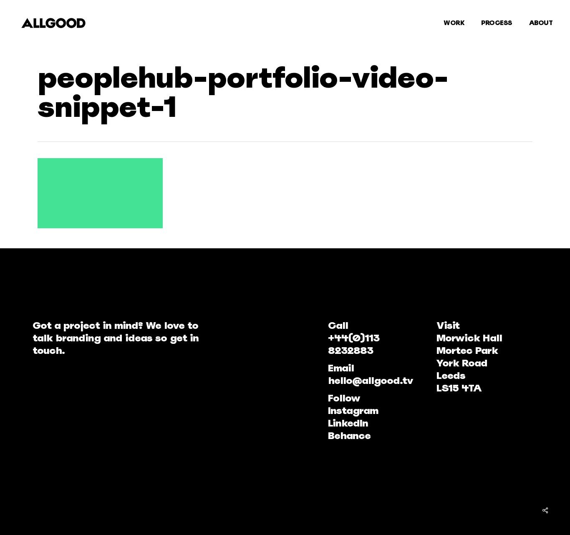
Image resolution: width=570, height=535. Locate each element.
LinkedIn (348, 422)
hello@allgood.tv (370, 380)
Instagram (353, 410)
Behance (349, 435)
